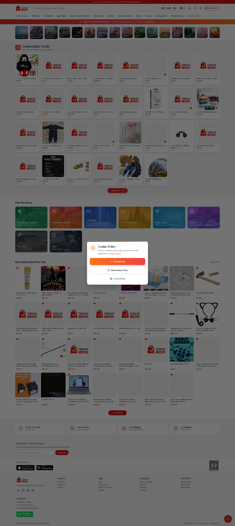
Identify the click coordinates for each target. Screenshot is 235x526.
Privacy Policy (115, 253)
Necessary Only (119, 270)
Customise (119, 278)
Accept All (119, 261)
